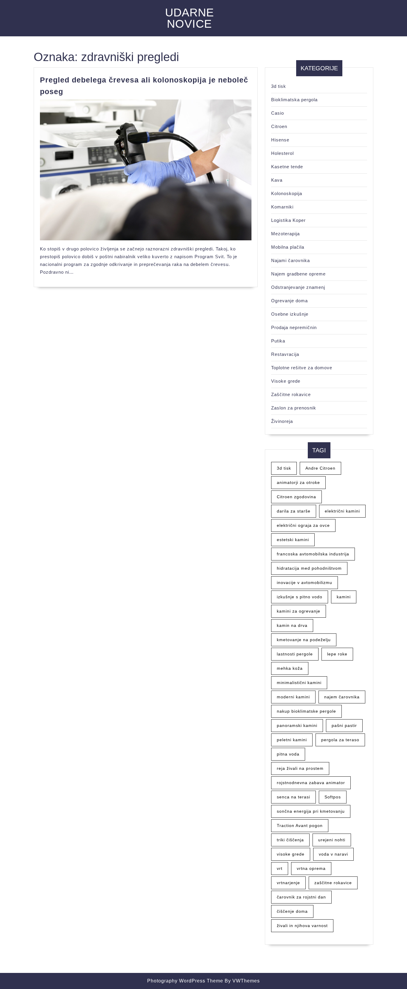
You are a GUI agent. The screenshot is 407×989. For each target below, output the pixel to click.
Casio (277, 113)
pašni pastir (344, 725)
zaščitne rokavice (333, 882)
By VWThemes (242, 980)
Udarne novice (189, 18)
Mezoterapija (285, 233)
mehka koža (290, 668)
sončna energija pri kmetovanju (311, 811)
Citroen (279, 126)
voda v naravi (333, 854)
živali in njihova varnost (302, 925)
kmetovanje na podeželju (304, 639)
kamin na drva (292, 625)
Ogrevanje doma (289, 300)
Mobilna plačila (287, 247)
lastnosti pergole (295, 654)
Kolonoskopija (286, 193)
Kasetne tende (287, 166)
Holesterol (282, 153)
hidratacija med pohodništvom (309, 568)
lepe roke (337, 654)
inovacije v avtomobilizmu (304, 582)
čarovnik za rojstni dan (301, 897)
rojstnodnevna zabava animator (311, 782)
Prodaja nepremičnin (294, 327)
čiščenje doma (292, 911)
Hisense (280, 139)
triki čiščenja (290, 839)
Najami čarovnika (290, 260)
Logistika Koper (288, 220)
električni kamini (342, 511)
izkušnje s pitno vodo (299, 596)
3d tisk (278, 86)
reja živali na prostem (300, 768)
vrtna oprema (311, 868)
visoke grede (291, 854)
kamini (344, 596)
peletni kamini (292, 739)
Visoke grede (285, 381)
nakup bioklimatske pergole (306, 711)
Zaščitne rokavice (291, 394)
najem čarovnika (342, 696)
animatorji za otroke (298, 482)
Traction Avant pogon (300, 825)
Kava (276, 180)
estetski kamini (293, 539)
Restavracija (285, 354)
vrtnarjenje (288, 882)
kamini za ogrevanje (298, 611)
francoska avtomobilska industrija (313, 554)
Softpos (332, 797)
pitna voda (288, 754)
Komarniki (282, 206)
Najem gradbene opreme (298, 273)
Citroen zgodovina (296, 496)
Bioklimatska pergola (294, 99)
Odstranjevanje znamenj (298, 287)
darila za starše (293, 511)
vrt (279, 868)
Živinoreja (282, 421)
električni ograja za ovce (303, 525)
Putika (278, 340)
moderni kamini (293, 696)
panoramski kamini (297, 725)
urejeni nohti (331, 839)
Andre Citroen (320, 468)
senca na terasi (293, 797)
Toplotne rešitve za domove (301, 367)
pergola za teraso (340, 739)
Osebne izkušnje (289, 314)
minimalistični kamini (299, 682)
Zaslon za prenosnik (293, 407)
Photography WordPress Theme (185, 980)
